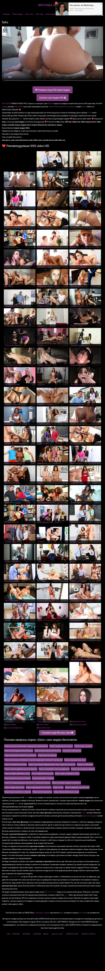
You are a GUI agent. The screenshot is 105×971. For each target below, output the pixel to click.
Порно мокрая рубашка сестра (17, 773)
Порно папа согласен (83, 746)
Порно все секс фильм (47, 755)
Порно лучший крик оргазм (15, 764)
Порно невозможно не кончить (38, 787)
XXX (89, 113)
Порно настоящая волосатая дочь (18, 750)
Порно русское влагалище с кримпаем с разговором (26, 746)
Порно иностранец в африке (83, 769)
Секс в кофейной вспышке (42, 773)
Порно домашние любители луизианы (20, 755)
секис (83, 813)
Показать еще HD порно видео (53, 89)
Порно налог (58, 787)
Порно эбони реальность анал (66, 792)
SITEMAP (16, 934)
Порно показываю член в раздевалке (54, 769)
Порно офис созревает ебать (67, 773)
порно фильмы (14, 876)
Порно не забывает (85, 764)
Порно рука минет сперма (43, 778)
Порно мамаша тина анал (75, 760)
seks (16, 803)
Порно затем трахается (42, 792)
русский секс (50, 892)
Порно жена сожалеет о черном (17, 792)
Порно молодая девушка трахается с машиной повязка (27, 783)
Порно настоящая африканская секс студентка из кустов (51, 764)
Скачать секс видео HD (51, 97)
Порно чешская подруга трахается (66, 783)
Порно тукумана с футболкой (77, 787)
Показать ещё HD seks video (56, 732)
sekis (21, 119)
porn (66, 895)
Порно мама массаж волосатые (48, 750)
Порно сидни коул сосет (14, 787)
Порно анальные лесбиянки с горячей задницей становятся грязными (33, 760)
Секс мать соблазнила (72, 750)
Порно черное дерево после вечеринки (20, 769)
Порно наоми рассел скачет (61, 746)
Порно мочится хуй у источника (17, 778)
